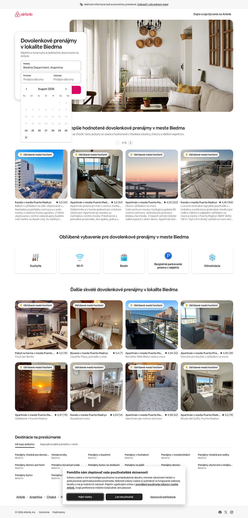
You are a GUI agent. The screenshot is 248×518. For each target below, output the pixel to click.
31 (26, 137)
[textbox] (35, 79)
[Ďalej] (130, 142)
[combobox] (50, 67)
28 (52, 130)
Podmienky (59, 512)
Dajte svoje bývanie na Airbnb (212, 14)
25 (32, 130)
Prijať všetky (85, 496)
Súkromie (44, 512)
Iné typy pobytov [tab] (25, 444)
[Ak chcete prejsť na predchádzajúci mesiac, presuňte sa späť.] (27, 89)
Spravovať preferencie (163, 496)
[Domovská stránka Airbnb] (23, 14)
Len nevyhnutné (124, 496)
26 (39, 130)
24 (26, 130)
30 (66, 130)
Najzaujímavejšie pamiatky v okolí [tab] (59, 444)
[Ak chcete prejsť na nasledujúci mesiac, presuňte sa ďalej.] (66, 89)
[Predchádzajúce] (118, 142)
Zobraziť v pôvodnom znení (152, 4)
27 (46, 130)
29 (59, 130)
